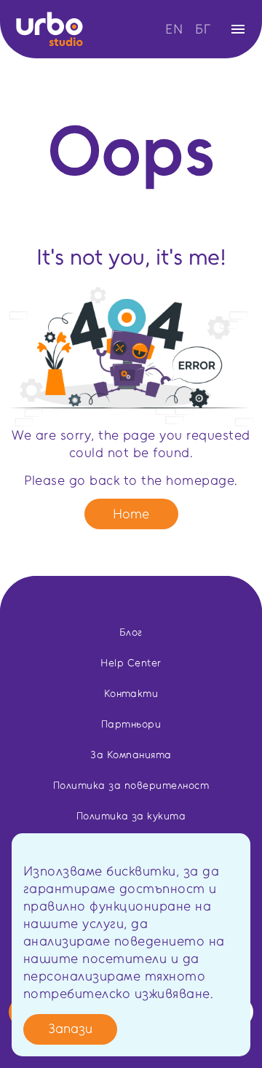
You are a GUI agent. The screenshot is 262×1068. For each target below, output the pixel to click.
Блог (131, 632)
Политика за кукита (131, 816)
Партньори (131, 724)
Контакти (131, 693)
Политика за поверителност (131, 785)
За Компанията (130, 755)
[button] (131, 29)
